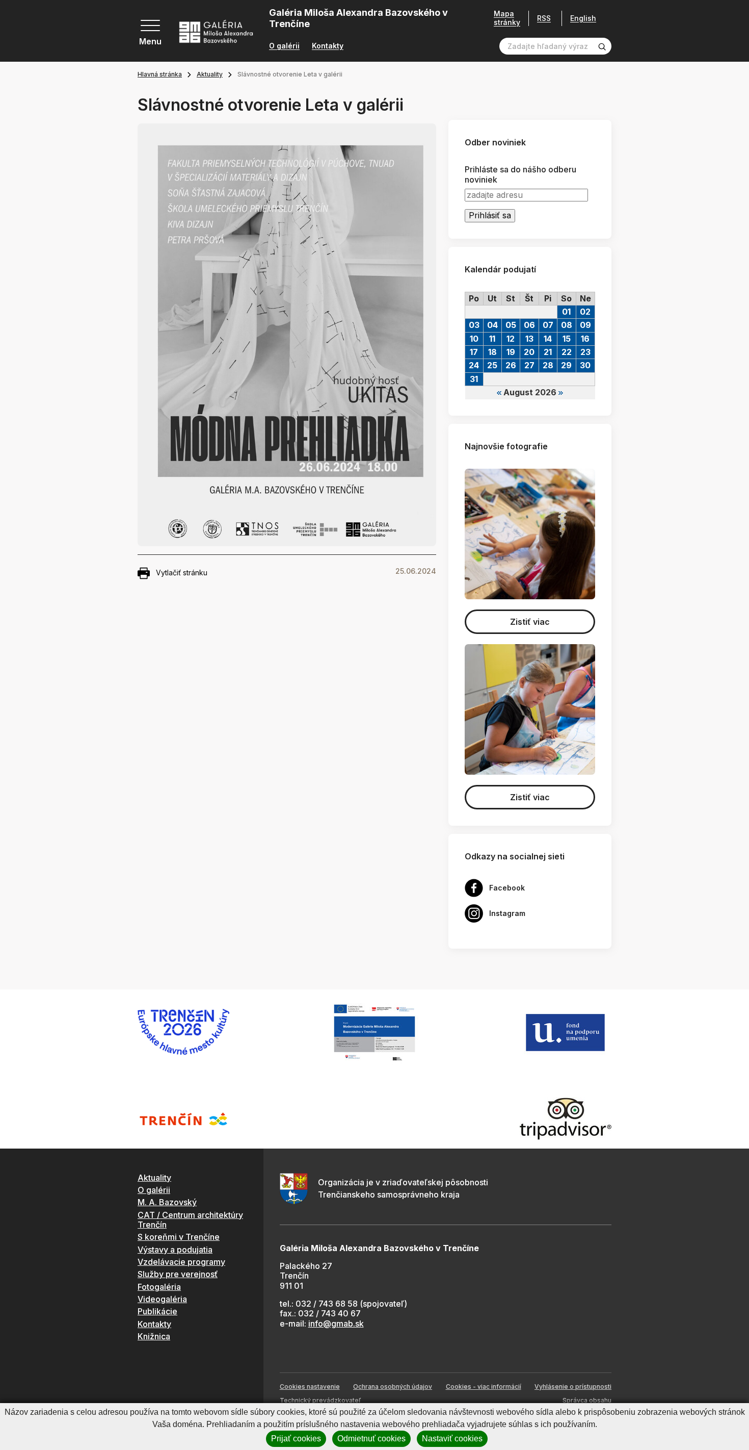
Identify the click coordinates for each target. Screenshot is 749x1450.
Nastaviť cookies (452, 1438)
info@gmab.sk (336, 1323)
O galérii (284, 46)
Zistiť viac (530, 622)
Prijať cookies (296, 1438)
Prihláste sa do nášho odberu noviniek (520, 174)
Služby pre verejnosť (178, 1274)
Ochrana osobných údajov (392, 1386)
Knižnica (154, 1336)
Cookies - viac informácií (483, 1386)
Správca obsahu (587, 1400)
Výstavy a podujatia (175, 1249)
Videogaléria (162, 1299)
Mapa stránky (507, 18)
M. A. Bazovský (167, 1202)
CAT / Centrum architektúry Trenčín (190, 1220)
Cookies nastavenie (310, 1386)
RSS (544, 18)
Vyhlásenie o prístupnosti (572, 1386)
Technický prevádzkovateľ (320, 1400)
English (583, 18)
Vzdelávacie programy (181, 1262)
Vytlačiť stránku (181, 572)
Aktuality (210, 74)
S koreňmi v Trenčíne (179, 1237)
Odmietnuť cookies (371, 1438)
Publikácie (157, 1311)
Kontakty (327, 46)
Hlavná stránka (160, 74)
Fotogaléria (159, 1287)
